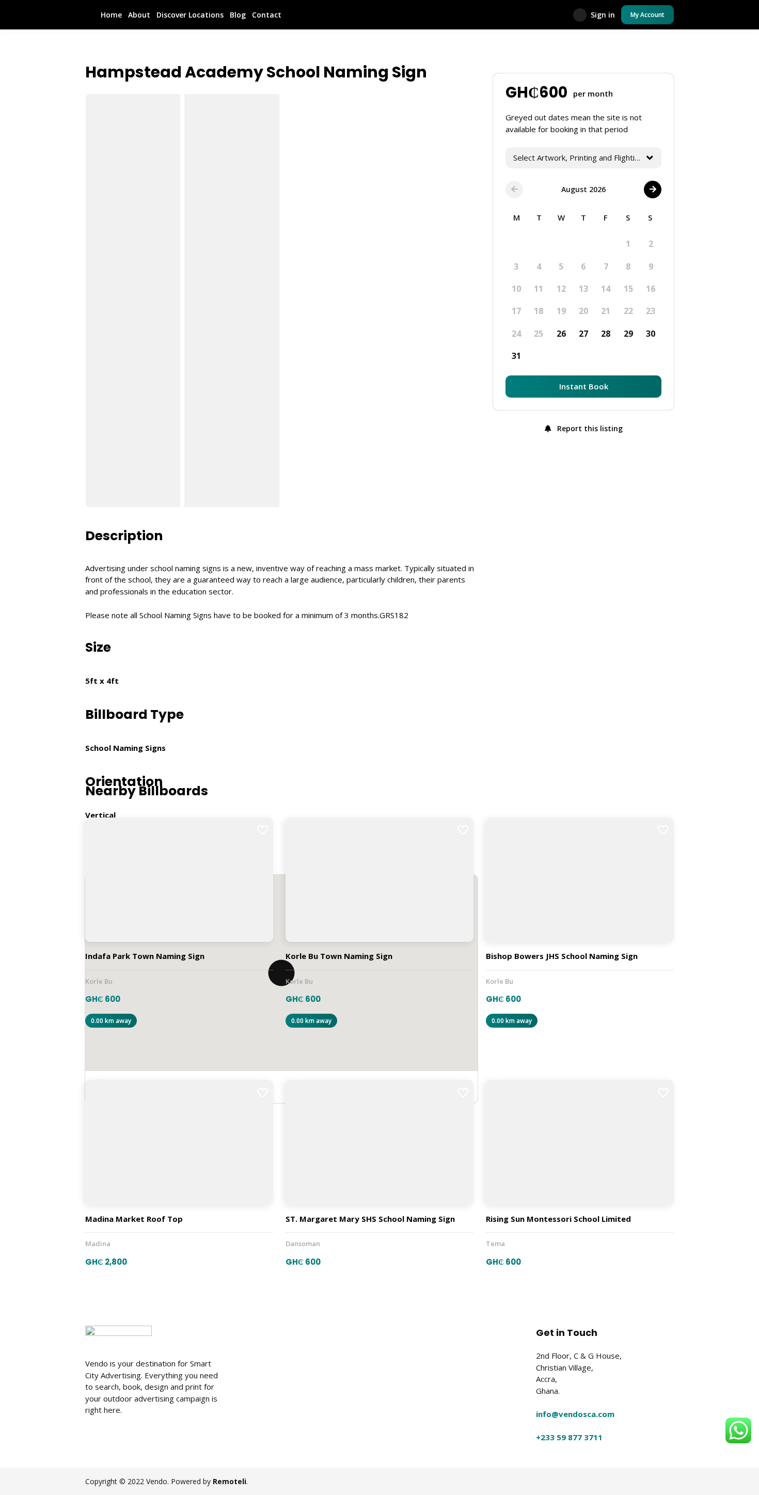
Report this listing (589, 428)
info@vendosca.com (575, 1414)
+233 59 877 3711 (569, 1437)
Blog (238, 15)
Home (111, 15)
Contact (266, 15)
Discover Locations (190, 15)
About (139, 15)
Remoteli (229, 1481)
